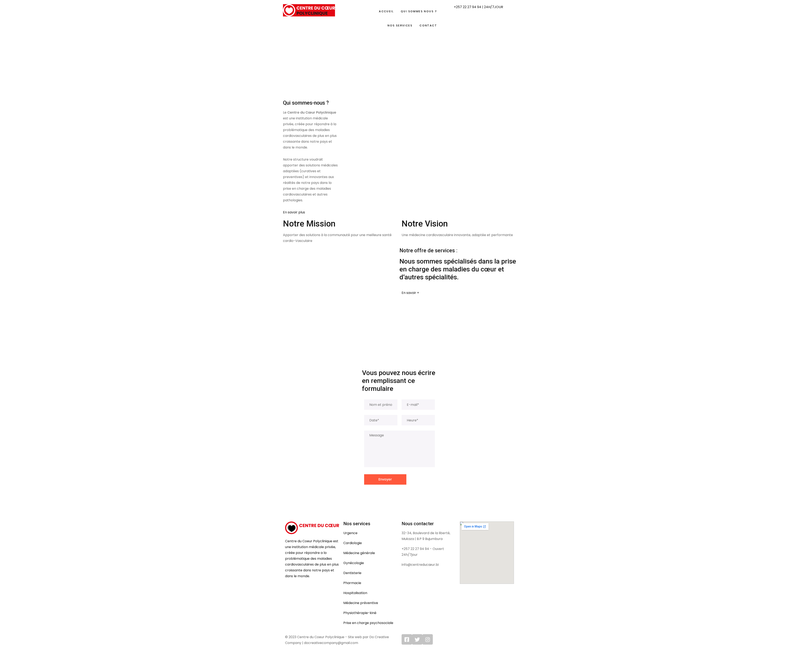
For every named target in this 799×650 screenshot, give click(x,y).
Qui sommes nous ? (419, 11)
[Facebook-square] (407, 639)
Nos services (399, 25)
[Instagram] (427, 639)
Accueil (386, 11)
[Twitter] (417, 639)
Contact (428, 25)
